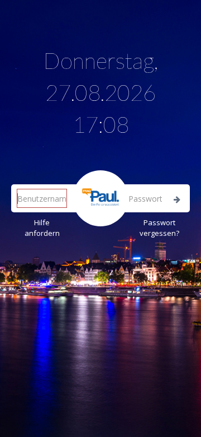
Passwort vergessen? (159, 227)
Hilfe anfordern (42, 227)
